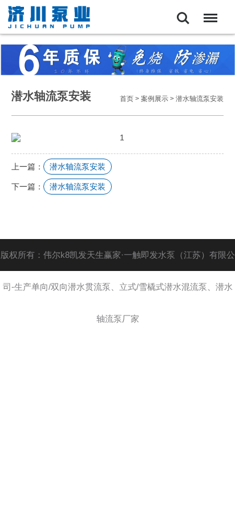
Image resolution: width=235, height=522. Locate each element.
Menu (208, 10)
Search (183, 10)
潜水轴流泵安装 (200, 99)
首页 (126, 99)
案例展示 (154, 99)
